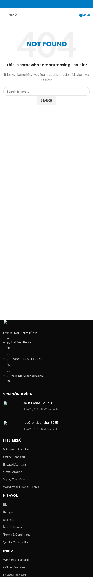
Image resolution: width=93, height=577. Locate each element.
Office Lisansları (14, 457)
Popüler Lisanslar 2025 (40, 423)
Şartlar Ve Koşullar (15, 542)
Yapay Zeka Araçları (16, 479)
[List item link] (46, 359)
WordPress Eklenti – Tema (21, 486)
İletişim (8, 512)
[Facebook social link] (34, 4)
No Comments (49, 409)
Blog (6, 504)
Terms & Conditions (16, 534)
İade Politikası (12, 527)
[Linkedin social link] (48, 4)
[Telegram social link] (58, 4)
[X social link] (39, 4)
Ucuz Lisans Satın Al (38, 403)
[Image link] (32, 324)
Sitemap (8, 519)
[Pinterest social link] (44, 4)
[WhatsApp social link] (53, 4)
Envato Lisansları (14, 464)
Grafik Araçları (12, 472)
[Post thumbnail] (11, 407)
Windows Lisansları (16, 449)
